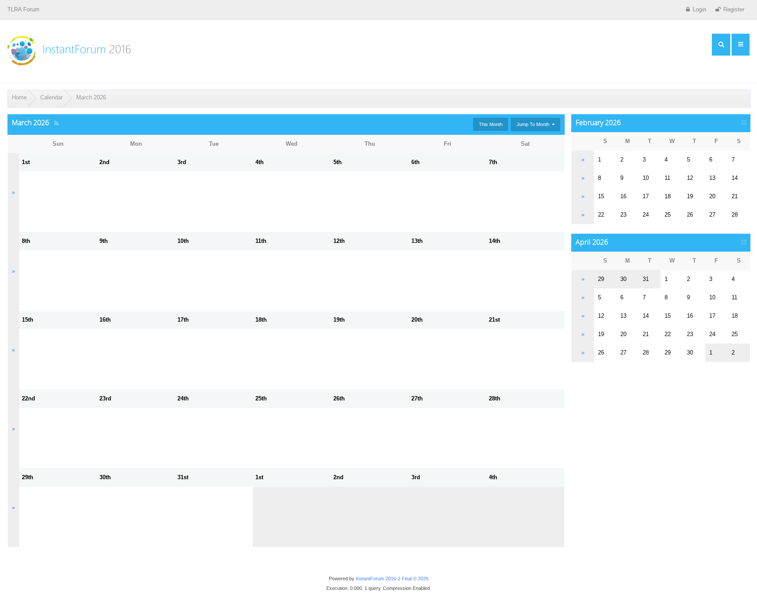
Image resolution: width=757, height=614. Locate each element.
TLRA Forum (23, 9)
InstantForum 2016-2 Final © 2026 (392, 578)
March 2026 (91, 97)
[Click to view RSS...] (56, 123)
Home (19, 97)
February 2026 (598, 122)
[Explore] (721, 45)
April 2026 (592, 242)
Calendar (51, 97)
